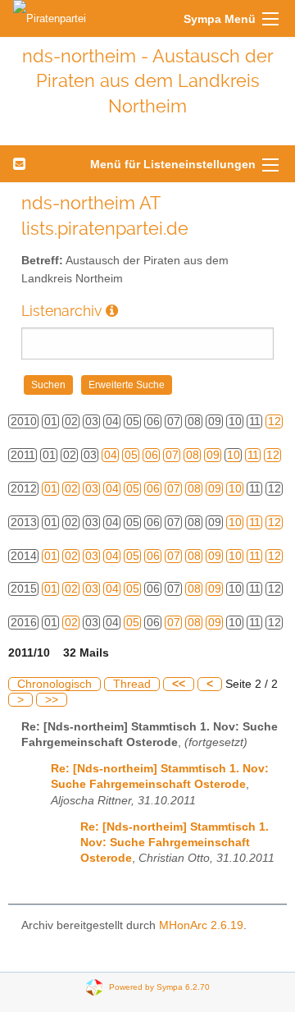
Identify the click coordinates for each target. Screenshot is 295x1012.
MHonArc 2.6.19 (201, 925)
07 (172, 455)
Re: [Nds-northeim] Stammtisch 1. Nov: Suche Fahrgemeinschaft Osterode (174, 842)
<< (178, 684)
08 (192, 455)
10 (233, 455)
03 (91, 489)
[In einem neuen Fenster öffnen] (112, 310)
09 (213, 455)
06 (151, 455)
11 (253, 455)
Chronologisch (54, 684)
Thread (132, 684)
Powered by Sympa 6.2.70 (159, 986)
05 (131, 455)
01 (50, 489)
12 (274, 421)
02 (71, 489)
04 (110, 455)
